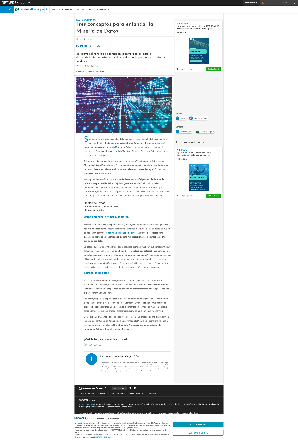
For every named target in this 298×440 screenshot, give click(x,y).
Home (78, 39)
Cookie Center (151, 393)
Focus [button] (90, 9)
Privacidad (140, 393)
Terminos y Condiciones (125, 393)
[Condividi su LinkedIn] (81, 46)
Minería (118, 147)
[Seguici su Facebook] (135, 388)
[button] (7, 9)
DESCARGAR (213, 69)
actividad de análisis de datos (122, 233)
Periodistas (92, 393)
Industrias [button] (69, 9)
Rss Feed (111, 393)
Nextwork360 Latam (87, 404)
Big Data (88, 39)
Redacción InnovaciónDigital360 (90, 71)
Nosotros (82, 393)
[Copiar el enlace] (94, 46)
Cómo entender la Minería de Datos (101, 206)
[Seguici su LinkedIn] (130, 388)
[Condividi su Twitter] (90, 46)
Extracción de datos (94, 210)
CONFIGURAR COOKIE (198, 432)
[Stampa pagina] (98, 46)
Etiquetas (101, 393)
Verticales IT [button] (55, 9)
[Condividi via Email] (86, 46)
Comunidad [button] (101, 9)
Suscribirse (117, 388)
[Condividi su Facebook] (77, 46)
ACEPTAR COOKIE (198, 424)
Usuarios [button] (80, 9)
